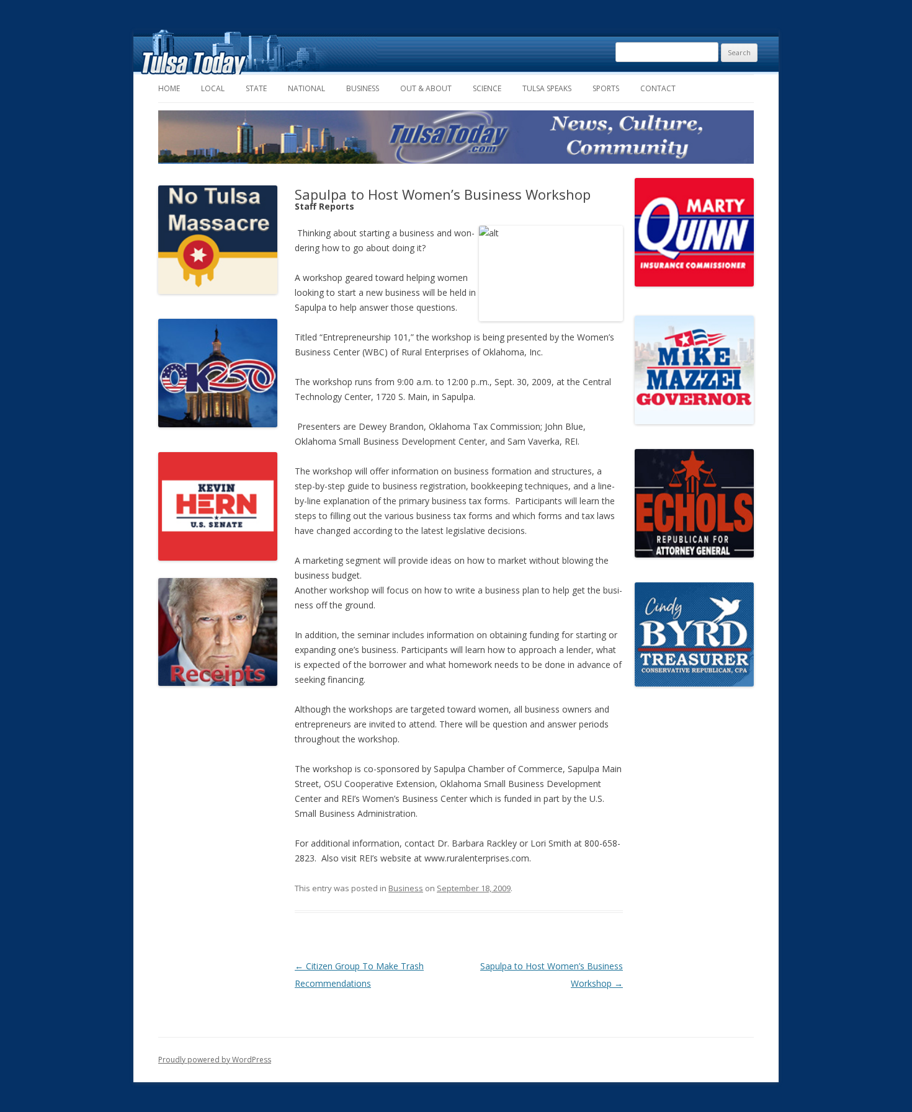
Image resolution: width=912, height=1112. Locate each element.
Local (213, 88)
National (306, 88)
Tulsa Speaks (546, 88)
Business (362, 88)
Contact (658, 88)
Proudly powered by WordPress (214, 1059)
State (256, 88)
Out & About (426, 88)
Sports (605, 88)
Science (487, 88)
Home (169, 88)
